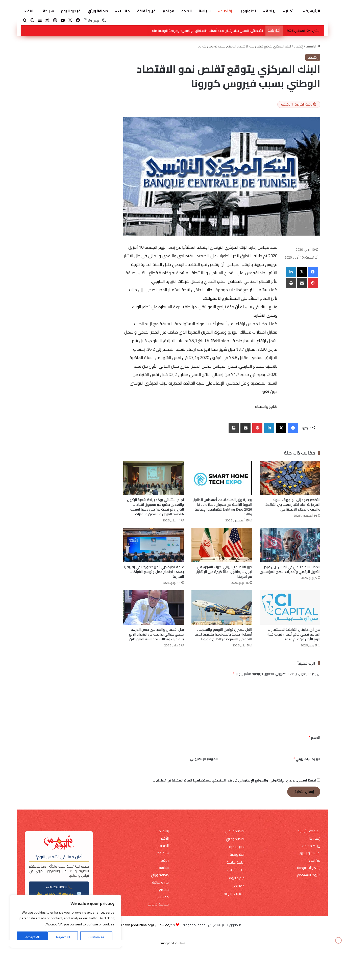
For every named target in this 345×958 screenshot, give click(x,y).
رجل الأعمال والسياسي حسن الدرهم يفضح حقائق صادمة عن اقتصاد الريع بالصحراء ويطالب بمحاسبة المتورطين (156, 634)
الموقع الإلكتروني (204, 759)
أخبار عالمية (236, 846)
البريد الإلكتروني (306, 759)
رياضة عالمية (235, 862)
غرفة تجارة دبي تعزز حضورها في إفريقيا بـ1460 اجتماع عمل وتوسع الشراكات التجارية (154, 572)
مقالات (124, 11)
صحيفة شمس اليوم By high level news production (139, 925)
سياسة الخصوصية (172, 943)
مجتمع (168, 11)
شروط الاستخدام (308, 875)
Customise (96, 937)
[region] (65, 921)
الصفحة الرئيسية (309, 831)
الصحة (186, 11)
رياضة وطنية (235, 870)
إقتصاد (226, 11)
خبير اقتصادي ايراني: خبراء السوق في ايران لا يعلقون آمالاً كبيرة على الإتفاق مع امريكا (224, 572)
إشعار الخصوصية (308, 867)
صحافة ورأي (98, 11)
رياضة (271, 11)
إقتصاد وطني (235, 839)
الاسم (314, 737)
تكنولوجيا (247, 11)
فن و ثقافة (146, 11)
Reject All (63, 937)
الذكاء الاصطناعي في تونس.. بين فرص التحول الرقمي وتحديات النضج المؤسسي (290, 569)
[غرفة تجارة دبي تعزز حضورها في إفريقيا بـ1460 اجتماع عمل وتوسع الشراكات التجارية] (153, 545)
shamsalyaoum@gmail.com (56, 893)
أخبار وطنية (237, 854)
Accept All (32, 937)
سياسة (205, 11)
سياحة (48, 11)
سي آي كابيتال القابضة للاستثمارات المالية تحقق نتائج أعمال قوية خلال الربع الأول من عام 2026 (293, 634)
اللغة (31, 11)
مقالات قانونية (234, 893)
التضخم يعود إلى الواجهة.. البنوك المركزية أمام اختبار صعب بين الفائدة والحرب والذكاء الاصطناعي (292, 504)
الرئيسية (313, 11)
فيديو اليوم (71, 11)
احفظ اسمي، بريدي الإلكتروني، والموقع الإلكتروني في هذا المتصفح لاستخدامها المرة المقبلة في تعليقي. (234, 780)
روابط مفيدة (311, 845)
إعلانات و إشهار (309, 853)
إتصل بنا (314, 838)
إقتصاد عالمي (234, 831)
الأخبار (290, 11)
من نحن (314, 860)
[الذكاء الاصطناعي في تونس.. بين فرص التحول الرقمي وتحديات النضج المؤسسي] (290, 545)
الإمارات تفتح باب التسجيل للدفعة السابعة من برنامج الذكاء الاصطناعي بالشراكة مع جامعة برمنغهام (194, 31)
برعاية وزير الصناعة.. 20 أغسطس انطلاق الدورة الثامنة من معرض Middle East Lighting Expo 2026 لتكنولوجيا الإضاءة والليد (222, 506)
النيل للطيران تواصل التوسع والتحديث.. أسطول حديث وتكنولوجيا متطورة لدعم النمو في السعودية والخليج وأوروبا (223, 634)
